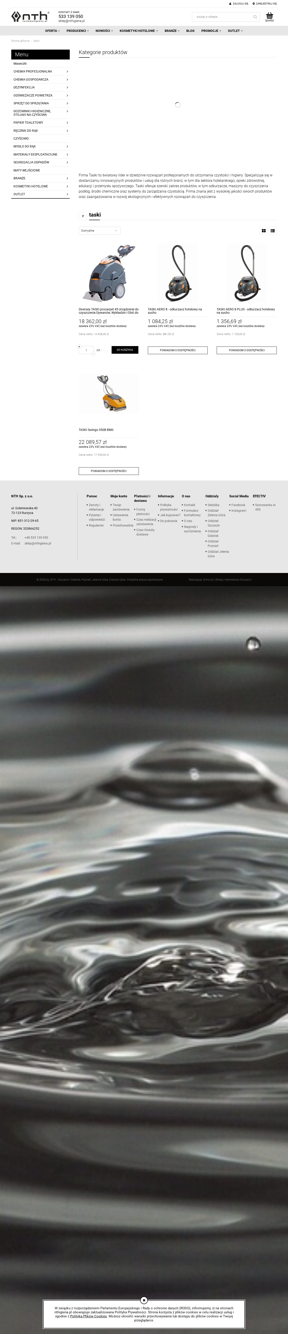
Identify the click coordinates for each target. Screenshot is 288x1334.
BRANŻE (19, 178)
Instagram (239, 510)
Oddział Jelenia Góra (218, 554)
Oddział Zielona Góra (216, 513)
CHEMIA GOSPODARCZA (31, 79)
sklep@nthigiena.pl (71, 21)
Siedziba (213, 505)
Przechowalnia (123, 525)
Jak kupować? (170, 515)
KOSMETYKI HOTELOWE (31, 186)
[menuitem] (52, 31)
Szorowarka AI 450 (265, 507)
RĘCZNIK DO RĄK (26, 130)
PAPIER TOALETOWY (28, 122)
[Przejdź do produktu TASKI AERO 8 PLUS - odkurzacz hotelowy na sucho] (247, 273)
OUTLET (19, 194)
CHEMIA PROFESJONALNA (33, 71)
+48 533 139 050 (29, 537)
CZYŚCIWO (21, 138)
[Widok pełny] (273, 231)
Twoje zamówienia (121, 507)
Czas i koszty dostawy (145, 532)
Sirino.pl (208, 579)
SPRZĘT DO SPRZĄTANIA (31, 103)
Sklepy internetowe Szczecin (233, 579)
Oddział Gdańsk (213, 533)
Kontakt (189, 505)
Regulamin (96, 525)
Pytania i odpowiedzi (97, 517)
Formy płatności (142, 512)
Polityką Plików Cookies (88, 1316)
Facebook (238, 505)
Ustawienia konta (120, 517)
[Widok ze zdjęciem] (264, 231)
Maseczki (20, 63)
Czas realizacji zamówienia (146, 522)
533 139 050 (70, 16)
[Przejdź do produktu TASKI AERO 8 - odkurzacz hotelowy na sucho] (178, 273)
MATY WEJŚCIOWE (27, 170)
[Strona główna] (30, 16)
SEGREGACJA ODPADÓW (31, 162)
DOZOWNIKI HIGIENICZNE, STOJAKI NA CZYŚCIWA (32, 112)
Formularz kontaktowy (192, 513)
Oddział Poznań (213, 544)
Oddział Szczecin (214, 523)
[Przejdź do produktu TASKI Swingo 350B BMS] (109, 394)
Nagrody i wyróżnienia (192, 529)
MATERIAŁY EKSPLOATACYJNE (35, 154)
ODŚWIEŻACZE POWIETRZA (33, 95)
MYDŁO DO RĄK (25, 146)
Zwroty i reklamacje (96, 507)
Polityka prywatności (169, 507)
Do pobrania (168, 521)
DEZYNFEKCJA (24, 87)
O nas (188, 521)
